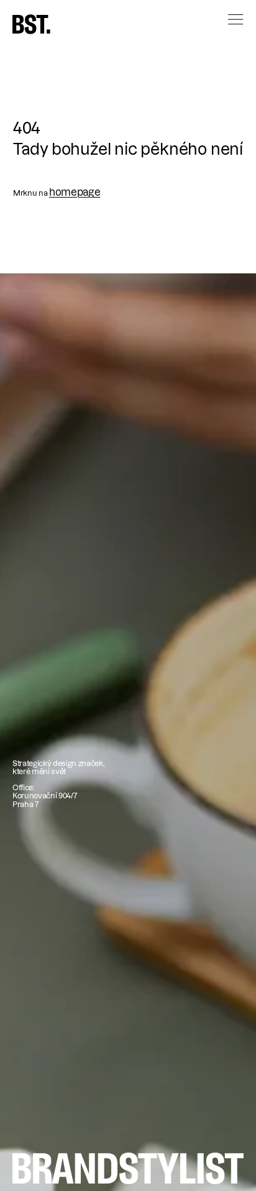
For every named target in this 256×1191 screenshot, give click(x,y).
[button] (222, 29)
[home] (31, 24)
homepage (74, 192)
